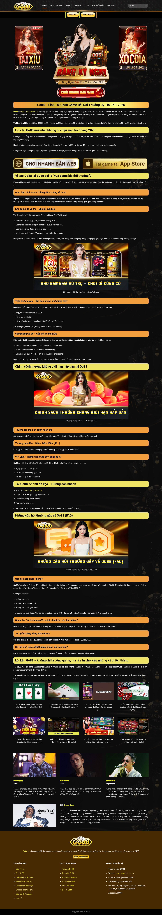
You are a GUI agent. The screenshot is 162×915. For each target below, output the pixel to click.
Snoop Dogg (69, 805)
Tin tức (111, 6)
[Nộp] (146, 6)
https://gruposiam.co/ (29, 111)
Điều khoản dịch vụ (24, 881)
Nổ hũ (78, 6)
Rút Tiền (68, 886)
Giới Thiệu (20, 869)
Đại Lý (67, 890)
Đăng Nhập (69, 877)
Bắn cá (68, 6)
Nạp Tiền (68, 881)
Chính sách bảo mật (24, 886)
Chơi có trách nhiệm (24, 890)
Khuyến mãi (98, 6)
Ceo (20, 873)
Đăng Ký (68, 873)
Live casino (56, 6)
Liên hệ (19, 898)
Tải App (68, 869)
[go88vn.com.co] (26, 5)
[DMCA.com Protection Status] (81, 857)
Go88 (44, 6)
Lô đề (86, 6)
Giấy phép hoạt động (24, 877)
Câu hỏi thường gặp (24, 894)
